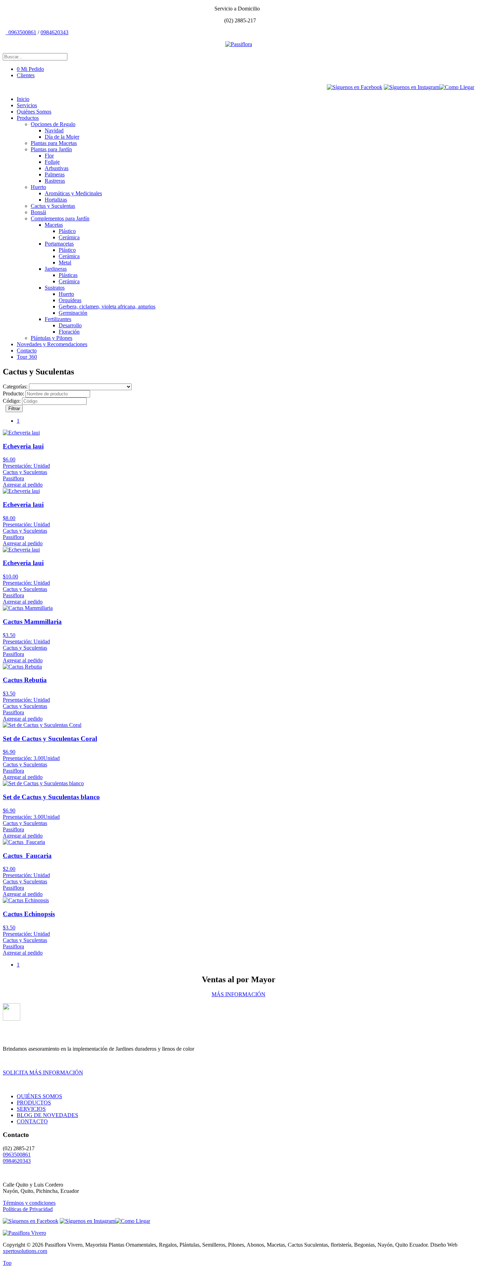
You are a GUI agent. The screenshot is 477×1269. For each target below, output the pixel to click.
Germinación (73, 313)
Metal (65, 262)
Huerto (38, 187)
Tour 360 (27, 357)
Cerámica (69, 237)
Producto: (13, 393)
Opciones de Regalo (53, 124)
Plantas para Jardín (51, 149)
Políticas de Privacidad (28, 1209)
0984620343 (54, 32)
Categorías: (15, 386)
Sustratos (55, 288)
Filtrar (14, 408)
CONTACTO (32, 1121)
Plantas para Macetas (54, 143)
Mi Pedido (30, 69)
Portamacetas (59, 244)
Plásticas (68, 275)
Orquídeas (70, 300)
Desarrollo (70, 325)
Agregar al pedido (23, 485)
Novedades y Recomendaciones (52, 344)
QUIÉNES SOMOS (39, 1096)
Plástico (67, 231)
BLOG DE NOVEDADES (47, 1115)
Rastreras (55, 181)
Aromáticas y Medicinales (73, 193)
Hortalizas (56, 200)
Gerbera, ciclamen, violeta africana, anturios (107, 306)
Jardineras (56, 269)
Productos (28, 118)
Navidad (54, 130)
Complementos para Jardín (60, 218)
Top (7, 1263)
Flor (49, 156)
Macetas (54, 225)
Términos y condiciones (29, 1203)
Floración (69, 332)
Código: (12, 401)
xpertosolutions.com (25, 1251)
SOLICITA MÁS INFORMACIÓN (43, 1072)
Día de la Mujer (62, 137)
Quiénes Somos (34, 112)
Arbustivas (56, 168)
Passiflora (13, 478)
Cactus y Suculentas (53, 206)
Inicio (23, 99)
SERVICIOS (31, 1109)
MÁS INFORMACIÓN (238, 994)
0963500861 (21, 32)
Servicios (27, 105)
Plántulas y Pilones (51, 338)
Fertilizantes (58, 319)
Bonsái (38, 212)
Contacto (27, 350)
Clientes (26, 75)
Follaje (52, 162)
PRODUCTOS (34, 1103)
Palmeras (55, 174)
